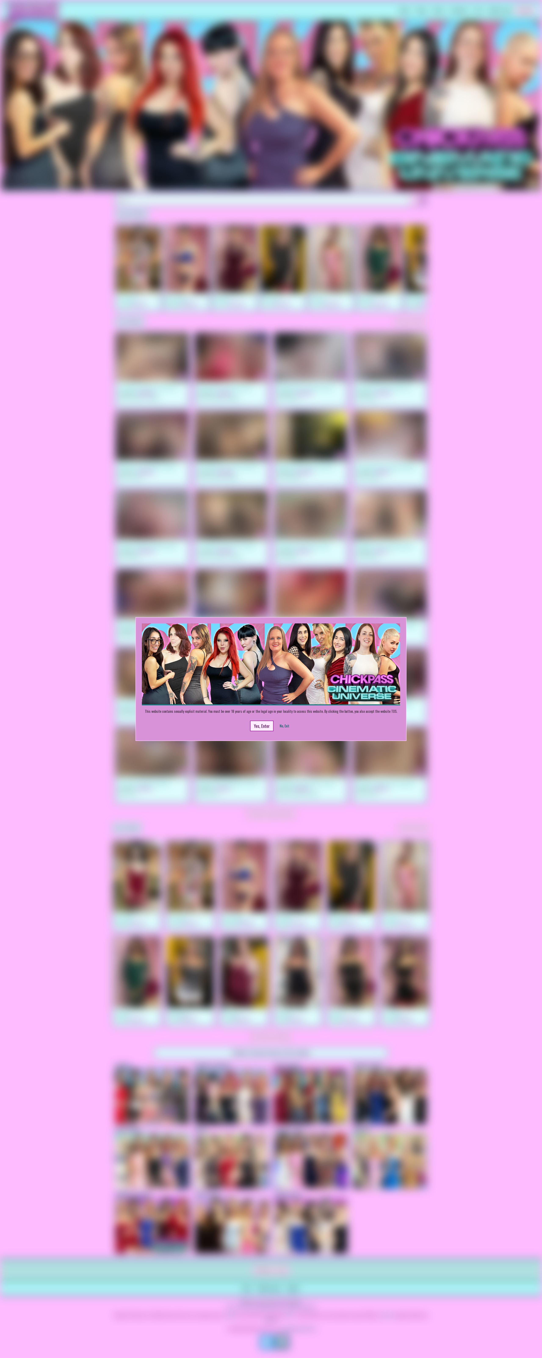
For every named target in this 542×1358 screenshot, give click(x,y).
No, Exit (284, 725)
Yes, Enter (262, 726)
